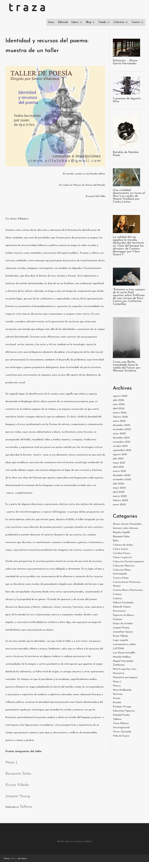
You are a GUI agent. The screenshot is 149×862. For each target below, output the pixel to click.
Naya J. (11, 762)
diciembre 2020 (121, 475)
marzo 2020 (120, 496)
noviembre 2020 (122, 479)
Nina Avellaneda (122, 690)
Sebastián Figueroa (124, 710)
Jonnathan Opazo (123, 632)
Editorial (63, 22)
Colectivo (119, 22)
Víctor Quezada (122, 731)
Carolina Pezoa (121, 553)
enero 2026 (119, 421)
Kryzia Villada (17, 785)
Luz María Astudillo (124, 652)
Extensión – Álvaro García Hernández (125, 62)
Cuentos (117, 598)
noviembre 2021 (121, 442)
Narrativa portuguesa (125, 677)
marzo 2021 (119, 471)
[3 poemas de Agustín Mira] (126, 92)
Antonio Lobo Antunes (125, 528)
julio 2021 (118, 458)
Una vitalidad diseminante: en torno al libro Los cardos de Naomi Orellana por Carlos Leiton (129, 196)
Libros (74, 22)
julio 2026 (118, 400)
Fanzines (117, 619)
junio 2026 (119, 404)
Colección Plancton (123, 565)
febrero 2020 (120, 500)
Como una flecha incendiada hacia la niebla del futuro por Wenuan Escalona (126, 366)
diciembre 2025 (121, 425)
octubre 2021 (120, 446)
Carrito (136, 22)
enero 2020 (119, 504)
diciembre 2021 (121, 437)
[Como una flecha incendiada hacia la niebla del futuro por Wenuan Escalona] (126, 356)
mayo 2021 (119, 463)
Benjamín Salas (18, 774)
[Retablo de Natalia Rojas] (126, 146)
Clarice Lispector (122, 557)
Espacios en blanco (123, 615)
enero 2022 (119, 433)
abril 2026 (118, 408)
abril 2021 (118, 467)
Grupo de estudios (123, 623)
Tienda (102, 22)
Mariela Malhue (122, 657)
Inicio (51, 22)
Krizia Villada (120, 636)
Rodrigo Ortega (122, 706)
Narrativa (118, 673)
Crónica (117, 594)
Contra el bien (121, 578)
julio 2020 (118, 483)
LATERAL (119, 648)
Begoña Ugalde (121, 532)
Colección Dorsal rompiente (128, 561)
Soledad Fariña (121, 715)
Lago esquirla (120, 640)
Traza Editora (121, 723)
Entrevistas (119, 611)
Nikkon (13, 858)
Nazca (117, 685)
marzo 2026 (120, 412)
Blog (88, 22)
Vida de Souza (121, 736)
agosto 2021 (120, 454)
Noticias (118, 694)
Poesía (116, 698)
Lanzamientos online (124, 644)
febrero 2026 (120, 417)
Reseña (117, 702)
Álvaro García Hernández (127, 524)
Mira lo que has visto (124, 669)
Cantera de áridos (123, 545)
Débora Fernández (123, 602)
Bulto (116, 540)
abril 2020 (119, 492)
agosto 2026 (120, 396)
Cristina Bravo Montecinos (128, 590)
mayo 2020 (119, 488)
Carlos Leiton (120, 549)
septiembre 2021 (122, 450)
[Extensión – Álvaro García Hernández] (126, 54)
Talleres (26, 807)
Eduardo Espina (122, 606)
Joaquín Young (17, 796)
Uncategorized (121, 727)
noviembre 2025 (122, 429)
